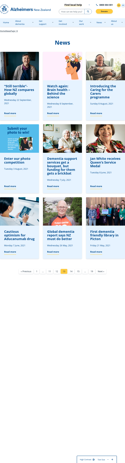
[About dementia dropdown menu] (33, 22)
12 (57, 271)
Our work (81, 22)
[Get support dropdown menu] (53, 22)
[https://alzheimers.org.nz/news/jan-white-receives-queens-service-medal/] (105, 138)
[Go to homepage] (25, 9)
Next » (101, 271)
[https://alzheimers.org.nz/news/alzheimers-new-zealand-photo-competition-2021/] (19, 138)
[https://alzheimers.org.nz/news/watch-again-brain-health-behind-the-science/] (62, 66)
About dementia (19, 22)
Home (6, 22)
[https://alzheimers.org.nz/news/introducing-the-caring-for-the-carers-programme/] (105, 66)
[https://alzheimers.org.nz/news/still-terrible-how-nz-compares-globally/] (19, 66)
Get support (42, 22)
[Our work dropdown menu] (91, 22)
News (99, 22)
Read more (10, 113)
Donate (104, 11)
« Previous (26, 271)
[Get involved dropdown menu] (73, 22)
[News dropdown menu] (105, 22)
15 (78, 271)
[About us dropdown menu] (122, 22)
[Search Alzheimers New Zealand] (88, 11)
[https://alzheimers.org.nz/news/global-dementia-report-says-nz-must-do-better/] (62, 211)
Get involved (63, 22)
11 (49, 271)
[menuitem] (6, 22)
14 (71, 271)
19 (92, 271)
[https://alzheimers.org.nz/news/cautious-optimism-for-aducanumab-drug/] (19, 211)
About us (114, 22)
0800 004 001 (106, 4)
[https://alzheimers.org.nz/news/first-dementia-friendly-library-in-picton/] (105, 211)
